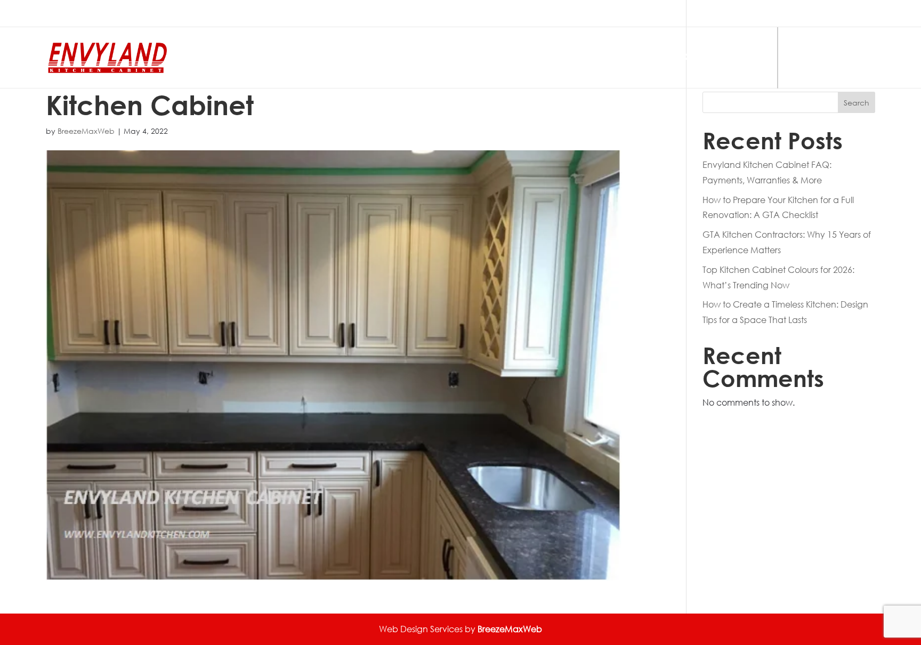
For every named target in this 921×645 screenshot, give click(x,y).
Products (579, 58)
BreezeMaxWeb (86, 131)
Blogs (746, 58)
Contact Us (827, 58)
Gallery (672, 58)
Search (856, 103)
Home (504, 58)
